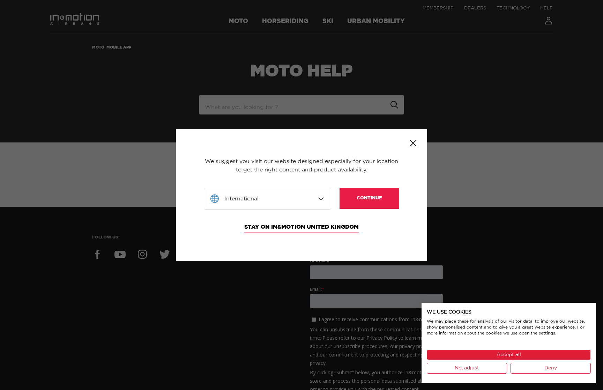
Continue (369, 198)
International (241, 198)
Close (413, 143)
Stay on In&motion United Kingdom (301, 227)
